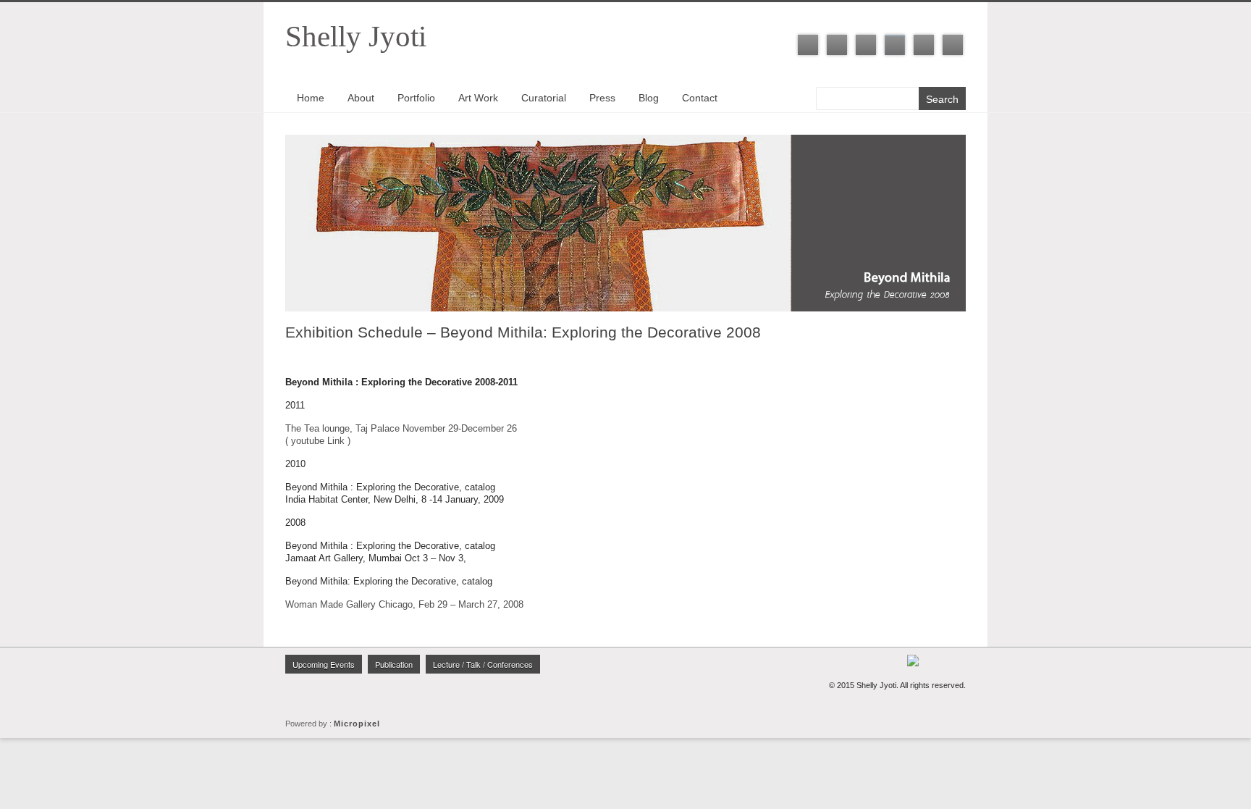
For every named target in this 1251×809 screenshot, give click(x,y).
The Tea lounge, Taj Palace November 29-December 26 (401, 428)
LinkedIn (866, 45)
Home (310, 98)
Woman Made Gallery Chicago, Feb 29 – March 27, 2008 (404, 604)
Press (602, 98)
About (361, 98)
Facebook (808, 45)
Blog (649, 98)
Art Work (478, 98)
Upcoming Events (323, 664)
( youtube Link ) (317, 440)
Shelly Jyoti (355, 36)
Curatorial (543, 98)
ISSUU (953, 45)
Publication (394, 664)
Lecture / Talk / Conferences (483, 664)
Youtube (924, 45)
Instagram (895, 45)
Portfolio (416, 98)
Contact (699, 98)
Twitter (837, 45)
